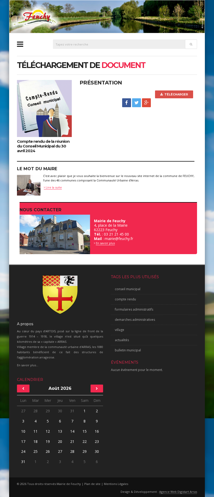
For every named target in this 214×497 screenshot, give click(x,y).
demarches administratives (135, 319)
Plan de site (92, 484)
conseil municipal (127, 289)
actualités (122, 340)
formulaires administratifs (134, 309)
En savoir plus (105, 243)
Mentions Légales (116, 484)
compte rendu (125, 299)
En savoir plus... (27, 365)
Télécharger (175, 94)
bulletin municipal (128, 350)
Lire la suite (53, 187)
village (119, 330)
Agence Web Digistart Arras (178, 492)
